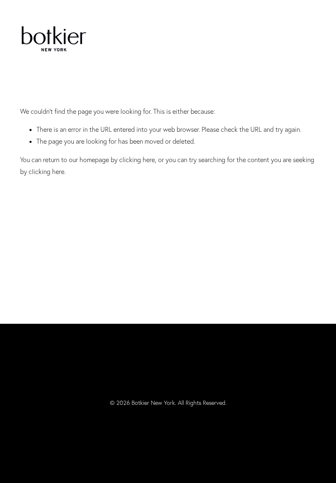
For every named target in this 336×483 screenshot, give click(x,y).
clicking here (137, 160)
